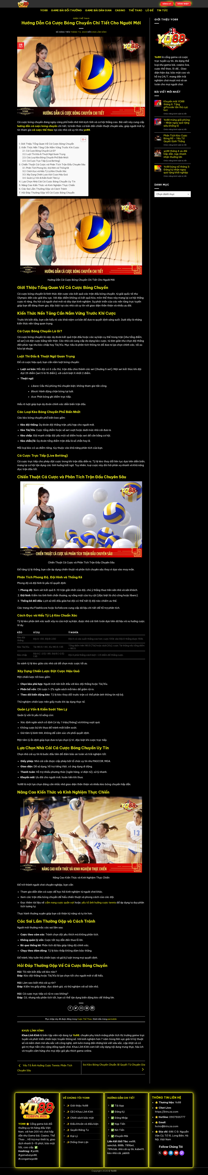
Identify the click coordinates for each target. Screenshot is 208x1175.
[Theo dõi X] (159, 1153)
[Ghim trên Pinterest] (86, 1008)
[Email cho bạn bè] (81, 1008)
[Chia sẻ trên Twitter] (75, 1008)
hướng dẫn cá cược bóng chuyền (37, 126)
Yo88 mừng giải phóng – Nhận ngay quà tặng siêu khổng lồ (177, 122)
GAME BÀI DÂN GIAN (98, 10)
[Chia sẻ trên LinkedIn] (92, 1008)
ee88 (132, 1141)
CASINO (120, 10)
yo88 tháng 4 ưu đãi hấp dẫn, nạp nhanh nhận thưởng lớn (175, 154)
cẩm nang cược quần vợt (59, 902)
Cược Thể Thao (81, 18)
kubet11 (139, 1149)
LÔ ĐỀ (149, 10)
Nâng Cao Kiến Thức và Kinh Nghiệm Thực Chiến (48, 185)
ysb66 (126, 1153)
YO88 (44, 10)
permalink (112, 1019)
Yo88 (113, 1171)
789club (112, 1149)
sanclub (111, 1145)
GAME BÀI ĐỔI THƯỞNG (66, 10)
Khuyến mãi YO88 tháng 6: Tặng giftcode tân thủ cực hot (176, 106)
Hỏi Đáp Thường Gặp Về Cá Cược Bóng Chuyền (47, 192)
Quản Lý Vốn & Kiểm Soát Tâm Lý (43, 178)
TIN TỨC (162, 10)
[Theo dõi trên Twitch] (181, 1153)
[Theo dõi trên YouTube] (176, 1153)
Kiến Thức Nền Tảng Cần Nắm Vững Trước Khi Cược (50, 147)
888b (121, 1145)
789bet (129, 1145)
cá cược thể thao (42, 129)
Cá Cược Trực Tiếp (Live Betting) (43, 161)
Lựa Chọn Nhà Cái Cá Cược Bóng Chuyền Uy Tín (48, 181)
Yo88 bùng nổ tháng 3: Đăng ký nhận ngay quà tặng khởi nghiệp (177, 169)
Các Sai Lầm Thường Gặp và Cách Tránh (44, 188)
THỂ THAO (135, 10)
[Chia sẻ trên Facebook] (70, 1008)
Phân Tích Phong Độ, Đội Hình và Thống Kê (47, 168)
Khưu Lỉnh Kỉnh (98, 32)
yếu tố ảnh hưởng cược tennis (98, 902)
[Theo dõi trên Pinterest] (165, 1153)
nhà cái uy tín (126, 1149)
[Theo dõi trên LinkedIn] (170, 1153)
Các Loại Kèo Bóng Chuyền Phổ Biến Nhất (47, 157)
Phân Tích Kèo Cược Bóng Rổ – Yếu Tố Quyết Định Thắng (175, 138)
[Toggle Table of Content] (81, 139)
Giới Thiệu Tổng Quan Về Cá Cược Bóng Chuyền (47, 143)
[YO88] (32, 4)
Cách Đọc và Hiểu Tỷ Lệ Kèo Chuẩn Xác (46, 171)
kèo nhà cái (114, 1153)
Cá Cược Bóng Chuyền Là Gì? (41, 150)
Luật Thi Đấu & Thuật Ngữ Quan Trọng (45, 154)
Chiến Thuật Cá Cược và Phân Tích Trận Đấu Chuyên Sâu (53, 164)
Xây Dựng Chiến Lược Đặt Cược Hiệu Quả (47, 174)
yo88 (87, 129)
